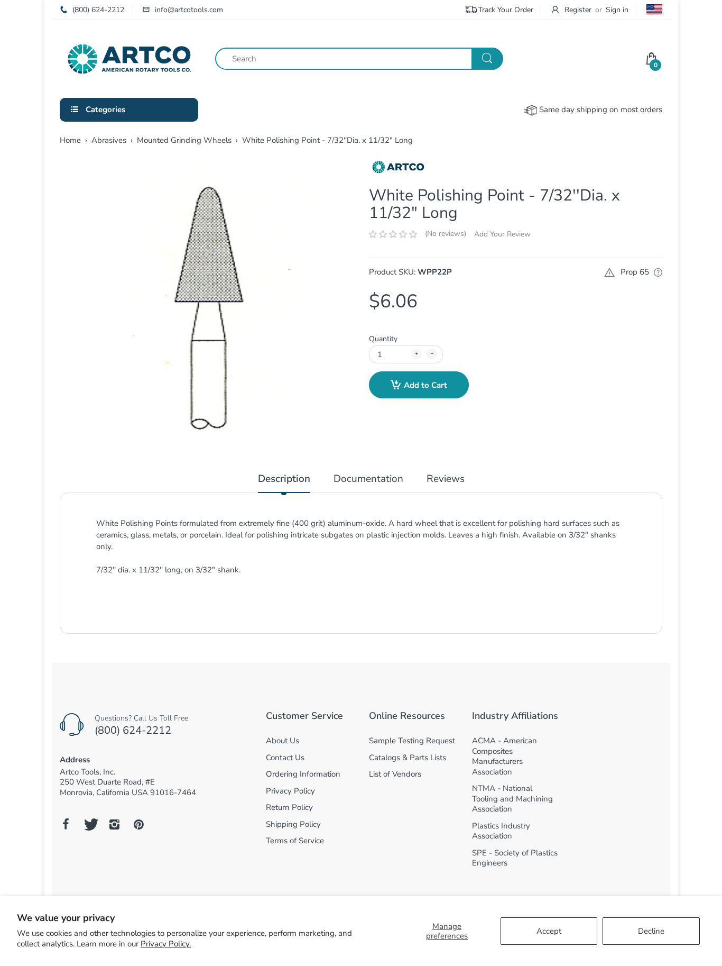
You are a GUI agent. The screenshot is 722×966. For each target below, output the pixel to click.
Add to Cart (425, 385)
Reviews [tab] (446, 479)
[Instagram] (114, 824)
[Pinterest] (138, 824)
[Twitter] (90, 824)
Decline (651, 931)
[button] (393, 234)
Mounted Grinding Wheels (184, 140)
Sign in (617, 10)
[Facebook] (65, 824)
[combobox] (359, 59)
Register (578, 10)
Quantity (383, 339)
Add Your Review (502, 234)
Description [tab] (284, 479)
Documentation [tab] (368, 479)
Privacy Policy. (166, 943)
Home (70, 140)
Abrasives (108, 140)
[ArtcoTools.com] (129, 58)
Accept (548, 931)
